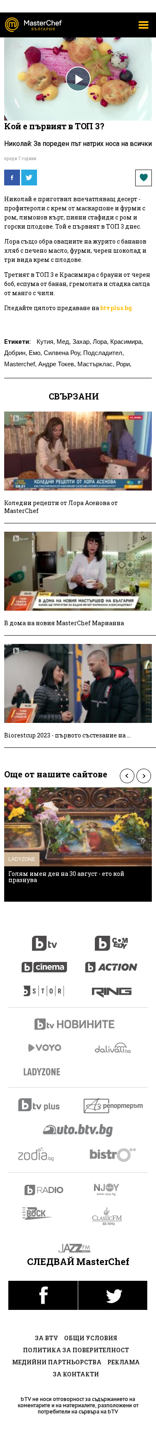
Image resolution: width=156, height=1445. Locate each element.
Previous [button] (127, 776)
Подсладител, (103, 352)
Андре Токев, (57, 363)
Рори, (123, 363)
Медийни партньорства (57, 1362)
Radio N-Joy (114, 1189)
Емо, (35, 352)
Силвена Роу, (63, 352)
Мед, (64, 341)
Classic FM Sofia (111, 1216)
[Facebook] (12, 177)
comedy (111, 939)
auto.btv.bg (78, 1130)
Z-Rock (42, 1213)
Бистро (114, 1154)
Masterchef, (20, 363)
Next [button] (143, 776)
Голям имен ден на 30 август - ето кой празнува (66, 877)
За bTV (46, 1338)
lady (44, 987)
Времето (113, 1048)
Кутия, (46, 341)
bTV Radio (44, 1190)
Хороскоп (44, 1154)
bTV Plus (44, 1105)
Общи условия (90, 1338)
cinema (44, 963)
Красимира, (126, 341)
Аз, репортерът (114, 1105)
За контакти (76, 1374)
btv (44, 939)
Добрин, (15, 352)
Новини (78, 1025)
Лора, (101, 341)
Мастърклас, (95, 363)
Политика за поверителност (76, 1350)
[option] (78, 844)
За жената (44, 1072)
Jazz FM (78, 1248)
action (111, 963)
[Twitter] (29, 177)
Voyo (44, 1048)
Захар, (81, 341)
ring (111, 987)
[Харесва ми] (143, 178)
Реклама (123, 1362)
